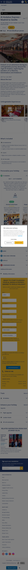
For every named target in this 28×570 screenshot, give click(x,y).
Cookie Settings (14, 239)
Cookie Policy (20, 235)
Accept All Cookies (18, 242)
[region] (14, 236)
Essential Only (9, 242)
